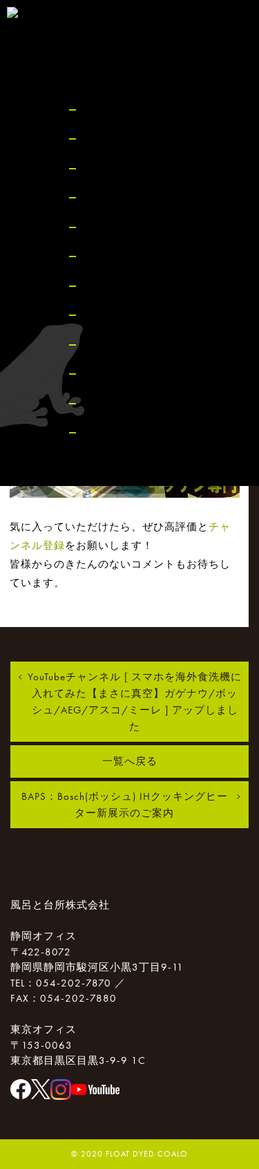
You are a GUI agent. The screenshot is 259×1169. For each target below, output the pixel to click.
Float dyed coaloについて (155, 138)
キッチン (111, 286)
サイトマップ (123, 403)
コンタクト (117, 373)
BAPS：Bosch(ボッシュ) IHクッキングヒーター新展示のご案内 (124, 804)
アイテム (111, 315)
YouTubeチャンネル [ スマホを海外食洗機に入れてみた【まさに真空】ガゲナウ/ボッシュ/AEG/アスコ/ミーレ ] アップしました (135, 701)
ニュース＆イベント (142, 197)
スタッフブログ (129, 227)
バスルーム (117, 256)
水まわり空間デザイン (148, 168)
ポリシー (111, 432)
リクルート (117, 344)
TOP (97, 109)
